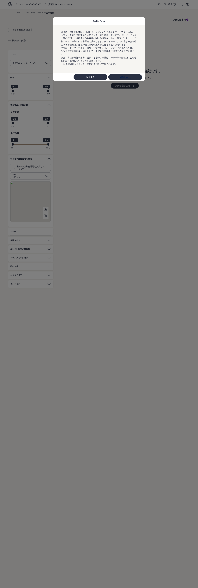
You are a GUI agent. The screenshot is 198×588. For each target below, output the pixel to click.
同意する (90, 77)
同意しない (125, 77)
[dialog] (99, 294)
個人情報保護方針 (93, 44)
